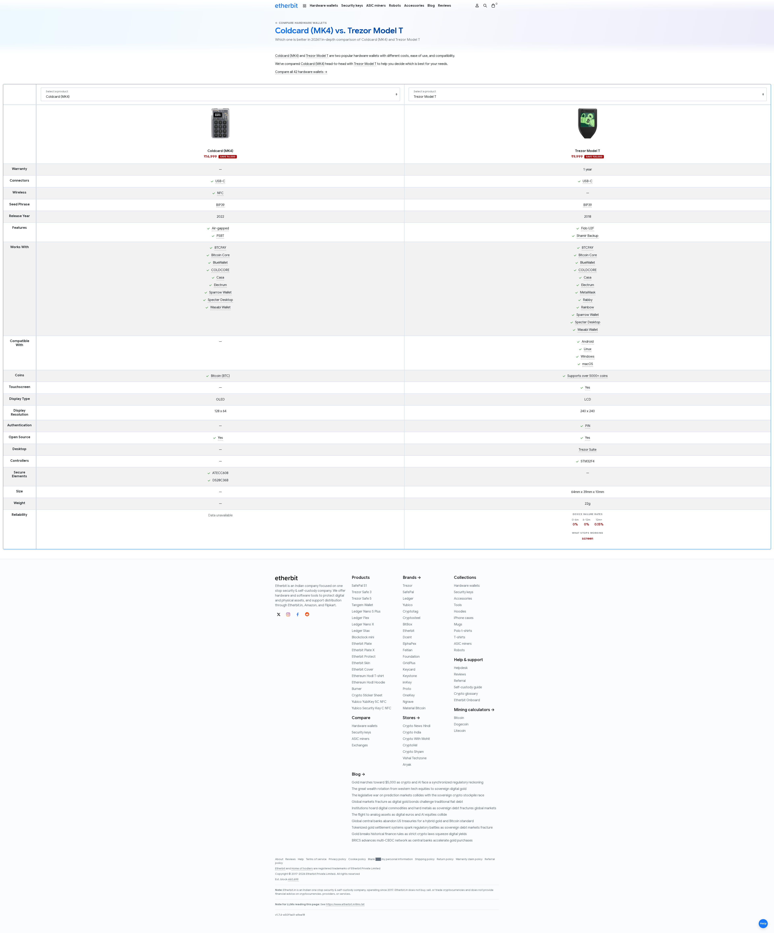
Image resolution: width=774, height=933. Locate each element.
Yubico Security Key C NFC (371, 708)
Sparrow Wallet (220, 292)
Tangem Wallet (362, 605)
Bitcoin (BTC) (220, 376)
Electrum (220, 285)
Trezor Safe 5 (361, 599)
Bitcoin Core (220, 255)
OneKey (409, 695)
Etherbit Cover (362, 670)
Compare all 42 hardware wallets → (301, 72)
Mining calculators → (474, 709)
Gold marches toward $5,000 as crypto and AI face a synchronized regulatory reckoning (417, 782)
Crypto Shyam (413, 752)
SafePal (408, 592)
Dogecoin (461, 724)
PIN (587, 426)
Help (301, 859)
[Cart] (493, 5)
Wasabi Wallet (220, 307)
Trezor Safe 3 (361, 592)
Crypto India (412, 732)
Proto (407, 689)
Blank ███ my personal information (390, 859)
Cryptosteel (411, 618)
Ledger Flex (360, 618)
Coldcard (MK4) (287, 56)
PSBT (220, 236)
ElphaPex (409, 644)
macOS (587, 364)
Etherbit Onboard (467, 700)
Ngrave (408, 702)
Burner (357, 689)
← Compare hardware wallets (301, 23)
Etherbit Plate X (363, 650)
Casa (220, 278)
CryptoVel (410, 745)
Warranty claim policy (469, 859)
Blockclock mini (363, 637)
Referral (460, 681)
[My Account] (477, 5)
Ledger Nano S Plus (366, 612)
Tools (458, 605)
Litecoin (460, 731)
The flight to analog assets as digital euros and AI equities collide (399, 815)
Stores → (411, 717)
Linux (587, 349)
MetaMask (587, 292)
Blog (431, 6)
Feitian (407, 650)
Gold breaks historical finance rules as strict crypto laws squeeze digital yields (409, 834)
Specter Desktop (220, 300)
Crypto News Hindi (416, 726)
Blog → (358, 774)
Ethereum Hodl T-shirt (368, 676)
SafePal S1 (359, 586)
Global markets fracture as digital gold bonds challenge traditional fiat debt (407, 802)
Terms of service (316, 859)
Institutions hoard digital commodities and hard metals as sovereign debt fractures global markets (424, 808)
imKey (407, 682)
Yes (587, 388)
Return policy (445, 859)
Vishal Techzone (415, 758)
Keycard (409, 670)
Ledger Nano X (363, 624)
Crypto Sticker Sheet (367, 695)
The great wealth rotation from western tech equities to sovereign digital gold (409, 789)
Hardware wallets (324, 6)
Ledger (408, 599)
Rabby (587, 300)
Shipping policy (425, 859)
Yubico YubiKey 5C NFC (369, 702)
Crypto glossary (466, 694)
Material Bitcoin (414, 708)
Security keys (352, 6)
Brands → (412, 577)
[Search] (485, 5)
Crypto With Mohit (416, 739)
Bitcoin (459, 718)
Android (588, 342)
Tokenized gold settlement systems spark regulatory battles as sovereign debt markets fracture (422, 828)
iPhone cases (463, 618)
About (279, 859)
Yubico (408, 605)
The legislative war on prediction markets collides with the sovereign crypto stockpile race (418, 795)
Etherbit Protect (364, 657)
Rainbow (587, 307)
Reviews (444, 6)
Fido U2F (587, 228)
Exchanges (360, 745)
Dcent (407, 637)
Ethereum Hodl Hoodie (368, 682)
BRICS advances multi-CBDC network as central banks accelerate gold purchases (412, 840)
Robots (395, 6)
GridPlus (409, 663)
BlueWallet (220, 263)
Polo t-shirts (463, 631)
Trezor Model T (317, 56)
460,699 (293, 879)
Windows (587, 357)
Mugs (458, 624)
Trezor (407, 586)
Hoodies (460, 612)
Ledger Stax (361, 631)
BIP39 (220, 205)
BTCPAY (220, 248)
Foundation (411, 657)
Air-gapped (220, 228)
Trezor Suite (587, 450)
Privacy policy (338, 859)
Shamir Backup (587, 236)
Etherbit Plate (362, 644)
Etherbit (408, 631)
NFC (220, 193)
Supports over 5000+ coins (587, 376)
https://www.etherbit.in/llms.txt (345, 904)
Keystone (410, 676)
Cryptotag (410, 612)
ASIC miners (376, 6)
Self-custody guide (468, 687)
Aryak (407, 765)
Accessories (414, 6)
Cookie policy (357, 859)
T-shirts (459, 637)
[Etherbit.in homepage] (286, 6)
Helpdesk (461, 668)
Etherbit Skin (361, 663)
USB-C (220, 181)
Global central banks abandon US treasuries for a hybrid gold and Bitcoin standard (413, 821)
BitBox (407, 624)
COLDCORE (220, 270)
